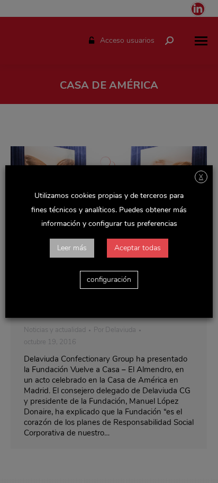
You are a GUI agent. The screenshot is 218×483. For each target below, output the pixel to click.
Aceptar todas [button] (137, 248)
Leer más (72, 248)
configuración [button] (109, 279)
